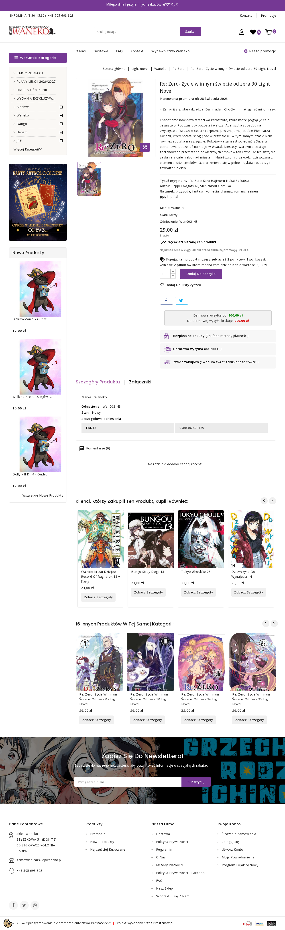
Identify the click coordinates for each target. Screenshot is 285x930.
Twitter (25, 906)
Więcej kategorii (26, 149)
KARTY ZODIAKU (30, 73)
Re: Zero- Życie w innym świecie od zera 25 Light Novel (251, 699)
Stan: (164, 214)
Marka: (165, 208)
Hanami (22, 132)
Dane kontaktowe (26, 824)
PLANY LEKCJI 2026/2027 (36, 81)
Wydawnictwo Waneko (170, 51)
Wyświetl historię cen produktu (189, 242)
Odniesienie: (169, 221)
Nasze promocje (262, 51)
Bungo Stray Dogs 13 (147, 571)
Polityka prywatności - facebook (181, 873)
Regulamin (164, 849)
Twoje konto (229, 824)
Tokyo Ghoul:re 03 (196, 571)
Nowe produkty (102, 842)
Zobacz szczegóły (98, 597)
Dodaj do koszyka (201, 274)
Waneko (23, 115)
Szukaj (190, 31)
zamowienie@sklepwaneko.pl (39, 860)
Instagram (36, 906)
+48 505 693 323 (61, 15)
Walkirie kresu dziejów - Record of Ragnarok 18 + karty (100, 576)
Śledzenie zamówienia (239, 834)
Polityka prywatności (172, 842)
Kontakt (246, 15)
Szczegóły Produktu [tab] (98, 382)
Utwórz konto (232, 849)
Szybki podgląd (117, 516)
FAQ (119, 51)
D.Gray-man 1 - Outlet (29, 319)
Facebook (14, 906)
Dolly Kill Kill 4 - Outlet (29, 474)
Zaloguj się (230, 842)
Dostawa (101, 51)
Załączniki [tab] (140, 382)
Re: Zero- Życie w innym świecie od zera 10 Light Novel (149, 699)
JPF (19, 140)
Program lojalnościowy (240, 865)
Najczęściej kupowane (107, 849)
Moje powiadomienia (238, 857)
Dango (22, 124)
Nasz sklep (164, 888)
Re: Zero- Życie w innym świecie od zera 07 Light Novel (98, 699)
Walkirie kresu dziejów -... (32, 397)
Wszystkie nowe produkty (42, 495)
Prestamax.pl (163, 923)
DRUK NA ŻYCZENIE (32, 90)
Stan (85, 412)
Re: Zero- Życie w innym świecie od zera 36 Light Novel (200, 699)
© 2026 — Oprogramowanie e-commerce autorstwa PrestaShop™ (60, 923)
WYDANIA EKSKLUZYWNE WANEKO (36, 98)
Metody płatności (169, 865)
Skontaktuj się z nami (173, 896)
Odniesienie (90, 406)
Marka (86, 397)
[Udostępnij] (166, 300)
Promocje (268, 15)
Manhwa (23, 107)
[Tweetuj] (181, 300)
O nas (80, 51)
